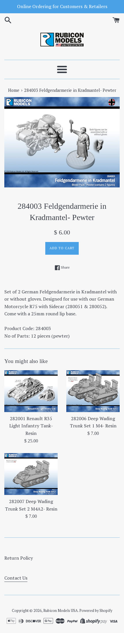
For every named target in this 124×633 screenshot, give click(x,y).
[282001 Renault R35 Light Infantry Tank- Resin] (31, 391)
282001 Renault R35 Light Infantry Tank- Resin (31, 425)
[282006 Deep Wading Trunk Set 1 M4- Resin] (93, 391)
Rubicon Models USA (60, 610)
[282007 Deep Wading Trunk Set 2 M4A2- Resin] (31, 474)
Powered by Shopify (95, 610)
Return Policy (18, 558)
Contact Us (15, 578)
